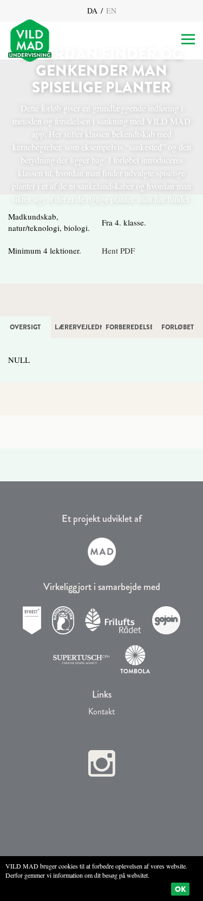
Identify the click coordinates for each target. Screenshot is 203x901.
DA (93, 10)
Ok (180, 889)
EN (110, 10)
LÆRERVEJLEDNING (78, 327)
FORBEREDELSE (129, 327)
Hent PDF (118, 250)
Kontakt (101, 711)
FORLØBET (177, 327)
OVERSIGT (25, 327)
